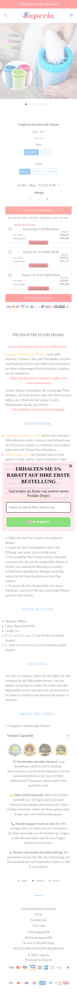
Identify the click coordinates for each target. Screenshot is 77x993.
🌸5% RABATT (38, 522)
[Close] (70, 466)
